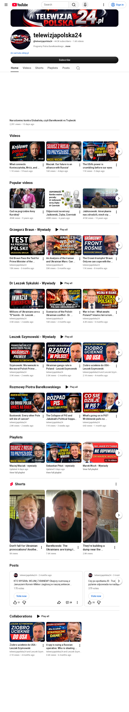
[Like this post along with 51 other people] (15, 602)
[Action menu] (77, 602)
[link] (46, 589)
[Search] (73, 4)
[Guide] (6, 5)
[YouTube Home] (19, 4)
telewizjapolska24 (18, 265)
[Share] (59, 602)
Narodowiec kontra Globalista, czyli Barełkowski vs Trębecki (43, 120)
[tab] (15, 68)
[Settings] (104, 5)
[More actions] (43, 165)
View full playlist (17, 472)
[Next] (118, 151)
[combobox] (56, 5)
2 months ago (45, 575)
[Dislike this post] (24, 602)
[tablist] (64, 68)
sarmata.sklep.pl (21, 53)
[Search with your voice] (85, 4)
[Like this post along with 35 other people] (89, 602)
